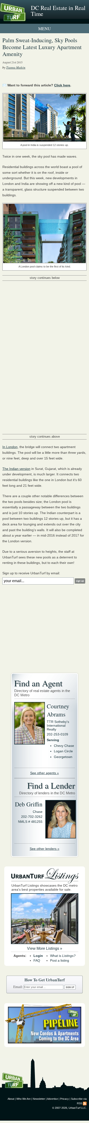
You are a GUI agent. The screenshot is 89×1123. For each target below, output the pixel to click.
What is (62, 956)
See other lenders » (44, 849)
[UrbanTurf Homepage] (25, 18)
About (11, 1098)
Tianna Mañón (15, 67)
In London (10, 447)
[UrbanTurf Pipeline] (44, 1046)
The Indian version (16, 469)
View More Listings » (44, 948)
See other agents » (44, 773)
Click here (62, 85)
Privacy (64, 1098)
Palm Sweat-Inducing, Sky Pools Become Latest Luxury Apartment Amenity (42, 47)
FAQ (36, 960)
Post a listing (59, 960)
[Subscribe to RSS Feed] (85, 1103)
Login (38, 956)
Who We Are (23, 1098)
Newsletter (39, 1098)
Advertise (52, 1098)
